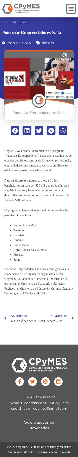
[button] (71, 9)
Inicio (6, 22)
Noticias (20, 22)
